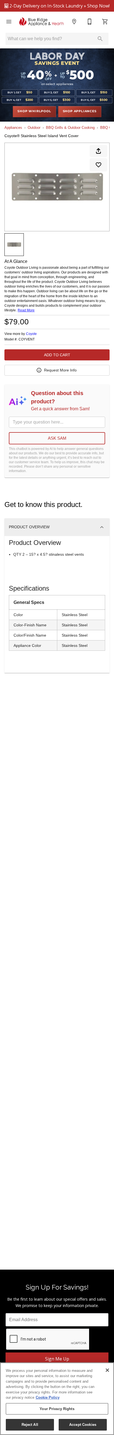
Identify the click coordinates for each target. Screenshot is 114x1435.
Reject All (30, 1425)
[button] (8, 21)
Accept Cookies (82, 1425)
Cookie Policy (47, 1397)
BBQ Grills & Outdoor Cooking (70, 127)
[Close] (107, 1370)
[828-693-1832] (89, 21)
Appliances (13, 127)
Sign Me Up (57, 1359)
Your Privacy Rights (57, 1409)
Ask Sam (57, 438)
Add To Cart (57, 355)
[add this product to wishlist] (98, 164)
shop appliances (80, 111)
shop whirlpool (34, 111)
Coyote (31, 334)
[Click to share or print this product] (98, 151)
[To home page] (41, 21)
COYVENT (27, 339)
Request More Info (60, 370)
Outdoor (34, 127)
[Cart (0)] (105, 21)
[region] (57, 1398)
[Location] (74, 21)
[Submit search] (100, 39)
